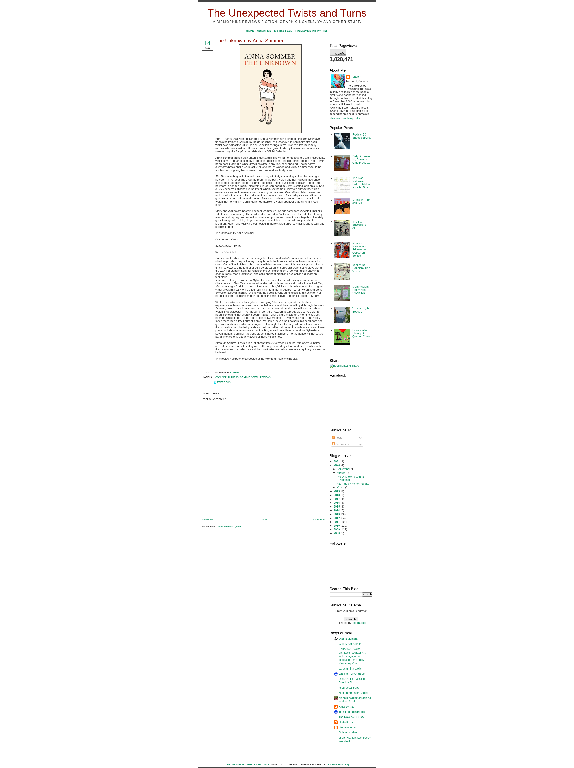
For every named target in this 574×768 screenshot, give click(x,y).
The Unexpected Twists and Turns (287, 13)
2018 (337, 495)
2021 (337, 461)
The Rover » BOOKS (351, 717)
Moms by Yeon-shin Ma (361, 201)
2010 (337, 525)
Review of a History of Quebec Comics (362, 333)
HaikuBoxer (346, 722)
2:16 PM (234, 372)
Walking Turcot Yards (352, 673)
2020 (337, 465)
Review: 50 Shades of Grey (361, 136)
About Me (264, 30)
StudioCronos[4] (338, 764)
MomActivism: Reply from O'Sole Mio (360, 290)
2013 (337, 514)
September (344, 469)
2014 (337, 510)
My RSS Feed (283, 30)
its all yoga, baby (349, 687)
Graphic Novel (249, 377)
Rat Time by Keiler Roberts (352, 483)
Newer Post (208, 519)
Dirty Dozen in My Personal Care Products (361, 159)
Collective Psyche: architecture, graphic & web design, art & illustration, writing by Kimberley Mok (352, 656)
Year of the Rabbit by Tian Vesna (361, 268)
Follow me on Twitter (311, 30)
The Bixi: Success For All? (359, 225)
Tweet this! (224, 382)
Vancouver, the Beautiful (361, 310)
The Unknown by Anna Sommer (249, 40)
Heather (356, 76)
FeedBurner (359, 622)
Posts (338, 437)
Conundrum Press (227, 377)
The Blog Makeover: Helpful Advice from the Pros (361, 183)
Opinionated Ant (348, 732)
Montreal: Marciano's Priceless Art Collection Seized (359, 249)
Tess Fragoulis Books (352, 711)
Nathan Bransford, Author (354, 692)
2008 (337, 533)
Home (250, 30)
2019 (337, 491)
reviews (265, 377)
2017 (337, 499)
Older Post (319, 519)
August (341, 473)
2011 (337, 521)
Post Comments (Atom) (229, 526)
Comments (342, 444)
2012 (337, 518)
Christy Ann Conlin (350, 643)
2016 (337, 502)
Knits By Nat (346, 706)
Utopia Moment (348, 638)
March (341, 487)
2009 (337, 529)
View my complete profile (345, 118)
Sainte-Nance (347, 727)
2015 (337, 506)
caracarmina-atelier (351, 668)
